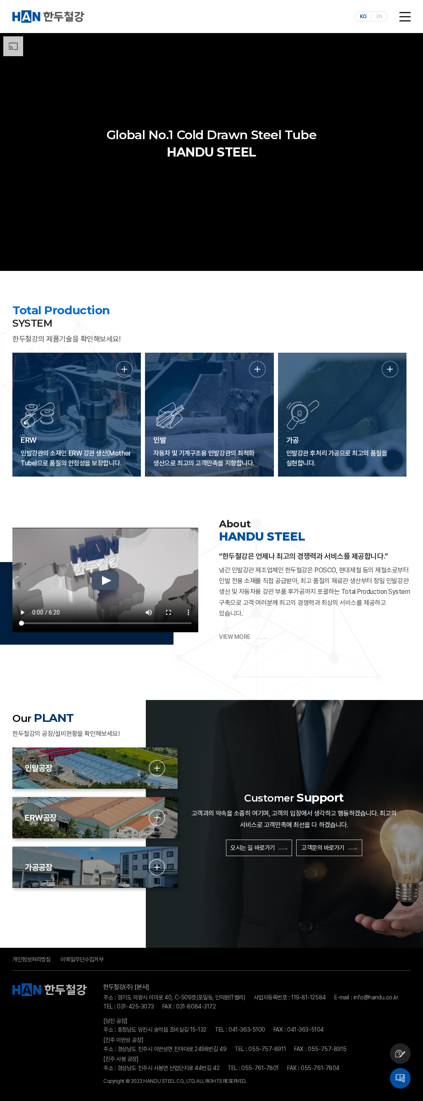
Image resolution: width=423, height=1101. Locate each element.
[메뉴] (405, 16)
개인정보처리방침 (31, 959)
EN (379, 16)
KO (363, 16)
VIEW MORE (234, 637)
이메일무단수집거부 (81, 959)
